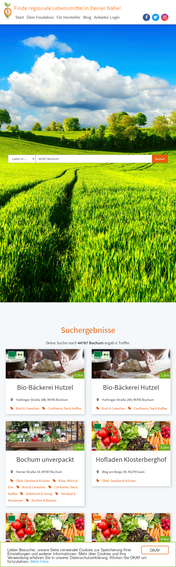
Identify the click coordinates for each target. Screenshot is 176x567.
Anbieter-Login (107, 17)
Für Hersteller (68, 17)
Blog (87, 17)
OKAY (155, 550)
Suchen (160, 159)
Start (19, 17)
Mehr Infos (39, 561)
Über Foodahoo (40, 17)
